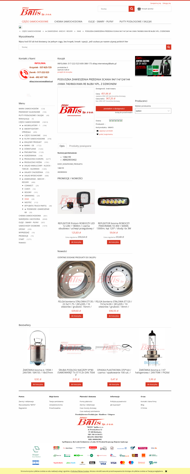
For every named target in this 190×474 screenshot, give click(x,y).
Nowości (22, 242)
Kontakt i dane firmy (149, 401)
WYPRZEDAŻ (24, 232)
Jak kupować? (115, 405)
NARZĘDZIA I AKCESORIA (29, 219)
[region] (37, 94)
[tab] (62, 146)
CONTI (27, 189)
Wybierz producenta (143, 106)
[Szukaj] (132, 9)
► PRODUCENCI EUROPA (32, 159)
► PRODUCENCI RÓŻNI (32, 162)
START (21, 239)
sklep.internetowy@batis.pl (41, 81)
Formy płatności (86, 401)
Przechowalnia (54, 408)
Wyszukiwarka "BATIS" (27, 405)
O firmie (144, 408)
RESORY (28, 192)
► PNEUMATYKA (29, 152)
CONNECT (29, 185)
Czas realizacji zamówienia (90, 411)
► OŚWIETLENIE (29, 149)
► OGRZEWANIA (29, 155)
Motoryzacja (24, 118)
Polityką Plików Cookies (80, 471)
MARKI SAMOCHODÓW (29, 108)
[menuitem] (35, 21)
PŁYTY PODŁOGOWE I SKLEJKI (31, 115)
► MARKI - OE (28, 145)
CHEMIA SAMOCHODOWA (30, 215)
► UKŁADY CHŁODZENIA (32, 172)
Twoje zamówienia (56, 401)
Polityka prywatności (118, 401)
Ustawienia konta (56, 405)
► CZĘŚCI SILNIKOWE (31, 135)
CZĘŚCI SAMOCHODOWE (29, 122)
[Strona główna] (35, 10)
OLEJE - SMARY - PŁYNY (29, 222)
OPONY (22, 229)
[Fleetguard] (28, 94)
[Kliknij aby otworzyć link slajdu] (157, 72)
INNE (27, 199)
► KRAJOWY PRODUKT (32, 142)
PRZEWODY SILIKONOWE (29, 112)
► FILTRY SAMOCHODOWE (33, 138)
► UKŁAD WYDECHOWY (32, 175)
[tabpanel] (95, 162)
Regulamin (23, 408)
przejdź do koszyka (65, 72)
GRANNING (29, 195)
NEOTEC (28, 202)
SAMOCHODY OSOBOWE (29, 226)
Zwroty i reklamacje (26, 401)
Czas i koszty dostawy (88, 408)
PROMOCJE (23, 236)
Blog (142, 405)
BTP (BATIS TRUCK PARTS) (35, 205)
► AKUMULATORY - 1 (31, 125)
